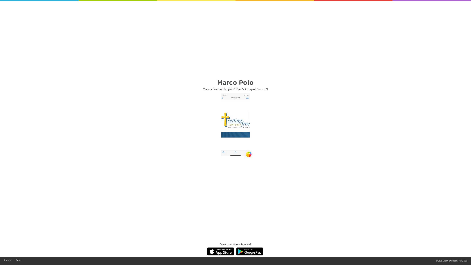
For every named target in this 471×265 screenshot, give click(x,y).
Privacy (7, 260)
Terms (18, 260)
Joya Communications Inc (450, 260)
